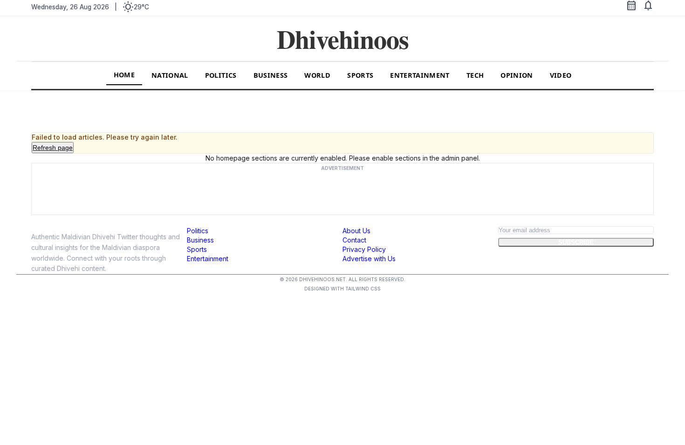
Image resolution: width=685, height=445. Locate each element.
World (317, 75)
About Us (356, 231)
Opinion (516, 75)
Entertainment (420, 75)
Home (124, 74)
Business (270, 75)
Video (561, 75)
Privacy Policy (364, 249)
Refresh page (53, 147)
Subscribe (576, 242)
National (169, 75)
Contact (354, 240)
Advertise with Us (369, 259)
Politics (221, 75)
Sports (360, 75)
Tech (475, 75)
